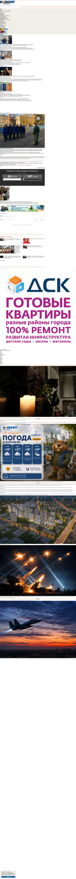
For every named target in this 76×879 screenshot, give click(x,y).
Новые (1, 219)
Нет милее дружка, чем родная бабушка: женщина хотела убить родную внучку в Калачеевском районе (58, 489)
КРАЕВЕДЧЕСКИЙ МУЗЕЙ (4, 15)
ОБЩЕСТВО (2, 20)
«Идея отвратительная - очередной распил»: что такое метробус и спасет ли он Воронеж (15, 62)
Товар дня (1, 81)
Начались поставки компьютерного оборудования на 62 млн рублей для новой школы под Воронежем (60, 658)
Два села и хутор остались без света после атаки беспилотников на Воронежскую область (12, 417)
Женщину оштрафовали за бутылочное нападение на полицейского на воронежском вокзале (16, 202)
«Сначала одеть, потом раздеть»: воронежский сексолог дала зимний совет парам (14, 80)
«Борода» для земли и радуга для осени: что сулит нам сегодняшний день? (52, 481)
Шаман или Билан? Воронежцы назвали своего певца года (10, 63)
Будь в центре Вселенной (5, 544)
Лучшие (5, 219)
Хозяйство (2, 65)
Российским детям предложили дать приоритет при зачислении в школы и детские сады (13, 423)
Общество (1, 112)
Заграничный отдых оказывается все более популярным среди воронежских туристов (32, 658)
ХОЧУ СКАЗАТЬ (3, 27)
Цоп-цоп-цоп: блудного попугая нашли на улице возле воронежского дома (25, 484)
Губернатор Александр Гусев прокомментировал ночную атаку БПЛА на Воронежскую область (14, 596)
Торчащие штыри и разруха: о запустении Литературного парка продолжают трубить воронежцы (16, 48)
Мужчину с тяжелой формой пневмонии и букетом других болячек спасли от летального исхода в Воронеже (56, 596)
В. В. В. (1, 97)
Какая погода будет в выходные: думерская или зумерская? (10, 64)
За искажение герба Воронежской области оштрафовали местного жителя (28, 485)
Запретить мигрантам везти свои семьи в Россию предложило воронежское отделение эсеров (14, 490)
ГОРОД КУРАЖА (3, 12)
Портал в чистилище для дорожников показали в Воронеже (37, 490)
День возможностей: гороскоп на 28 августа (8, 484)
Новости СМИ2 (2, 260)
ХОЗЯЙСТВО (2, 26)
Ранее (10, 219)
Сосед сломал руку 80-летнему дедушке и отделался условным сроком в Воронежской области (16, 203)
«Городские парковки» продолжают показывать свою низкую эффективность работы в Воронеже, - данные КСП (54, 484)
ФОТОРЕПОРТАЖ (3, 25)
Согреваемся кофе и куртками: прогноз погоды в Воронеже (9, 481)
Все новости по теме (3, 46)
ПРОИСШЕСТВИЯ (3, 22)
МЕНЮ (1, 9)
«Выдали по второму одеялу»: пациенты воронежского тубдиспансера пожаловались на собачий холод (17, 49)
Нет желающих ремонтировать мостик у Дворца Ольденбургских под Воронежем (65, 422)
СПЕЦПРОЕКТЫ (3, 23)
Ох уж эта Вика (2, 50)
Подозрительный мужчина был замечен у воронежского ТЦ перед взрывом (12, 201)
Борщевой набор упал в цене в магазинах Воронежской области (43, 422)
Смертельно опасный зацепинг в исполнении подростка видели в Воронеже (59, 487)
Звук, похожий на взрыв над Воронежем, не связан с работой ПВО (11, 658)
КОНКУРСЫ (2, 14)
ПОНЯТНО (8, 876)
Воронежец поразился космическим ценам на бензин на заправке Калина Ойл (13, 47)
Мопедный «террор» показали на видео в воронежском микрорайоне (28, 481)
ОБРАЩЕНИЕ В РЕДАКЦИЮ (5, 19)
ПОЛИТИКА (2, 21)
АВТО (6, 31)
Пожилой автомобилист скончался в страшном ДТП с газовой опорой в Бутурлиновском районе (31, 491)
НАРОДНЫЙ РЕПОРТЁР (4, 17)
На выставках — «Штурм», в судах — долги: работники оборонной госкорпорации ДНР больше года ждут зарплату (17, 422)
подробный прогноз (3, 350)
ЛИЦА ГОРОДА (2, 16)
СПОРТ (1, 24)
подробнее (8, 350)
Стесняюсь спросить (3, 66)
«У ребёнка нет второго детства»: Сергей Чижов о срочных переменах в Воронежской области (59, 491)
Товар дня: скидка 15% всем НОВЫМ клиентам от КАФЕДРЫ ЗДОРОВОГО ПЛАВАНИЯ (15, 95)
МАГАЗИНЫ (5, 33)
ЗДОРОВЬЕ (2, 13)
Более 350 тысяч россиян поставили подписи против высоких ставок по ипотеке (57, 490)
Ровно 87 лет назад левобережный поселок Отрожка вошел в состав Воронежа (51, 485)
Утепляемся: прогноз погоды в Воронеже (34, 596)
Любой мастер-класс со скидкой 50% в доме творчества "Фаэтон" (11, 94)
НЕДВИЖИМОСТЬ (3, 18)
